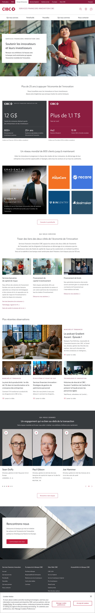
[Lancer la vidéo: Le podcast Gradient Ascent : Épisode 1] (32, 342)
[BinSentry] (59, 202)
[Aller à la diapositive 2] (4, 486)
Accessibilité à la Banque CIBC (80, 567)
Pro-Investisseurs (52, 581)
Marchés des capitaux (54, 591)
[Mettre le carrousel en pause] (88, 486)
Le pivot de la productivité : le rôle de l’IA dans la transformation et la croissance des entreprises (15, 385)
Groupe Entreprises (22, 2)
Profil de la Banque (30, 571)
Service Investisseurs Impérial (56, 578)
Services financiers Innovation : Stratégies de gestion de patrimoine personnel (45, 385)
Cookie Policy (7, 604)
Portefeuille (30, 18)
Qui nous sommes (64, 18)
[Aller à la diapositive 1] (2, 486)
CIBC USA (51, 571)
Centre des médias (30, 581)
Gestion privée (45, 2)
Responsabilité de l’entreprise (33, 574)
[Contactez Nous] (91, 9)
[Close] (91, 596)
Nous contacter (83, 18)
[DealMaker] (82, 202)
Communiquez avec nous (17, 542)
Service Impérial (34, 2)
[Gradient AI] (24, 190)
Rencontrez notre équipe (47, 496)
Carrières (27, 584)
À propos (54, 2)
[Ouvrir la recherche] (80, 9)
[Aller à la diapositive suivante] (92, 486)
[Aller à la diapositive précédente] (86, 486)
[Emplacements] (85, 9)
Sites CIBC (62, 2)
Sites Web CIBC (53, 567)
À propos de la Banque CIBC (34, 567)
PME (12, 2)
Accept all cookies (83, 603)
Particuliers (5, 2)
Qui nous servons (12, 18)
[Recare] (82, 177)
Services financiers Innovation (11, 567)
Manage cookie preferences (61, 604)
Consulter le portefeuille (47, 222)
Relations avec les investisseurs (33, 578)
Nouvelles (45, 18)
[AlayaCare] (59, 177)
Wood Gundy (51, 584)
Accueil (4, 571)
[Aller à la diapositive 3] (6, 486)
